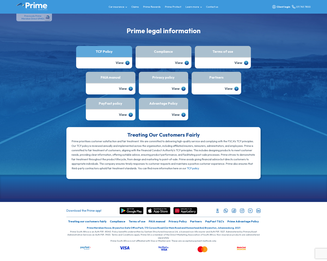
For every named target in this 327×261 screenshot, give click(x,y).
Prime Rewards (152, 6)
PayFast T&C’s (214, 221)
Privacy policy (163, 77)
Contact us (212, 6)
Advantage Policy (163, 103)
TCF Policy (104, 51)
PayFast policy (110, 103)
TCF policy (193, 168)
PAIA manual (110, 77)
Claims (135, 6)
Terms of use (223, 51)
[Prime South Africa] (31, 6)
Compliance (163, 51)
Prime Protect (173, 6)
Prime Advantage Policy (243, 221)
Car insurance (116, 6)
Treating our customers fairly (87, 221)
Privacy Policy (178, 221)
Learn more (192, 6)
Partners (216, 77)
